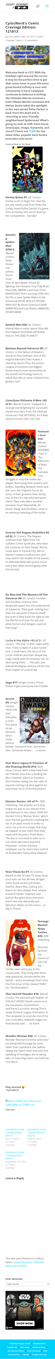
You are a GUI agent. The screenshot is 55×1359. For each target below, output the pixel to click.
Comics (19, 40)
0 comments (31, 40)
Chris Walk (14, 36)
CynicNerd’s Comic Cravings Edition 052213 (37, 1132)
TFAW (32, 131)
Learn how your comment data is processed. (25, 1264)
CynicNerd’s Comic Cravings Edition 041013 (15, 1132)
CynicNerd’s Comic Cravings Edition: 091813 (15, 1155)
